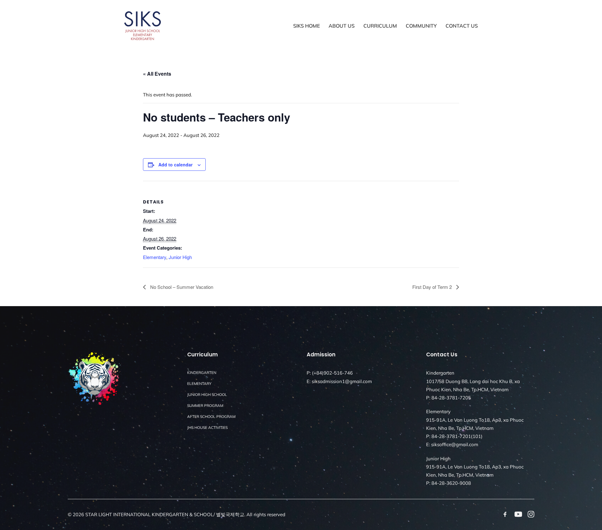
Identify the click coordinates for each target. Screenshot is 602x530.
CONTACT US (462, 26)
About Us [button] (342, 26)
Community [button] (421, 26)
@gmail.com (358, 381)
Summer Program (205, 405)
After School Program (211, 416)
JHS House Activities (207, 427)
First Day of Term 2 (432, 287)
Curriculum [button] (380, 26)
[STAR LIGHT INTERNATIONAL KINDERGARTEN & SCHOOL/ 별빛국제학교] (142, 25)
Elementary (154, 257)
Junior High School (207, 394)
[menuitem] (308, 25)
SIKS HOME (306, 26)
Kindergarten (201, 372)
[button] (505, 516)
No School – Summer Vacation (181, 287)
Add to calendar (175, 164)
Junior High (180, 257)
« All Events (157, 73)
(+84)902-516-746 (332, 373)
